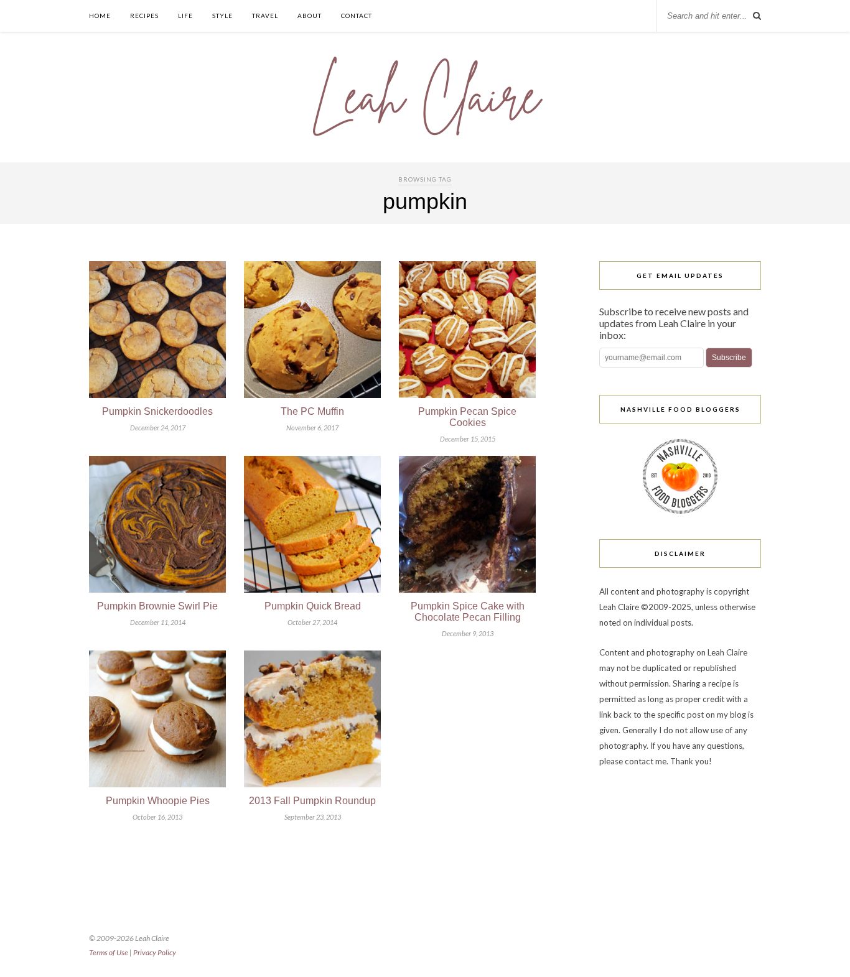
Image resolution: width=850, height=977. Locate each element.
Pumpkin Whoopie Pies (158, 800)
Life (185, 15)
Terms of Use (108, 952)
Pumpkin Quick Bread (312, 606)
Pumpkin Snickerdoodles (157, 411)
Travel (265, 15)
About (309, 15)
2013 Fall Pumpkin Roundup (312, 800)
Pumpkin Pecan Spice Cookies (467, 417)
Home (100, 15)
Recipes (144, 15)
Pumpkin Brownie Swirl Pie (157, 606)
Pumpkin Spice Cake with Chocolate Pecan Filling (468, 612)
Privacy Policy (154, 952)
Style (222, 15)
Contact (356, 15)
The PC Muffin (312, 411)
